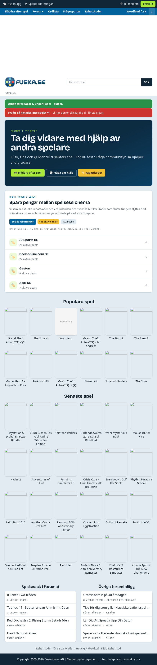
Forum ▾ (38, 11)
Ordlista (53, 11)
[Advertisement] (78, 44)
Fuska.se (10, 92)
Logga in (148, 3)
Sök (146, 82)
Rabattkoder (93, 11)
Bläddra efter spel (16, 11)
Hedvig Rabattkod (87, 648)
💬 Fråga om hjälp (61, 172)
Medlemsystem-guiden (81, 659)
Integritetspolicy (110, 659)
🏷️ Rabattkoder (91, 172)
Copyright (23, 659)
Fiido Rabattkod (111, 648)
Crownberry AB (54, 659)
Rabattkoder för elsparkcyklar (55, 648)
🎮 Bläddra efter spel (27, 172)
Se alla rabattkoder (23, 221)
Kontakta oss (132, 659)
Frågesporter (71, 11)
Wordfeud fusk (136, 11)
